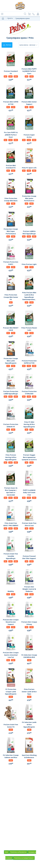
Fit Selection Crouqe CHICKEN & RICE (29, 656)
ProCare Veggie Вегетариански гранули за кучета (29, 457)
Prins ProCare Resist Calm (29, 329)
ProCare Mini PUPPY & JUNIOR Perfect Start (29, 71)
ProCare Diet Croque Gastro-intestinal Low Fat (11, 655)
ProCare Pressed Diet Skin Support (29, 557)
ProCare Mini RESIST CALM (10, 329)
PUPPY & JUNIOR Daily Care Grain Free (29, 492)
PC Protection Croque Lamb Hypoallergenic (11, 691)
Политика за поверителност (24, 858)
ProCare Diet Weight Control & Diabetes (29, 589)
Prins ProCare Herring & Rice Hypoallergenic (11, 457)
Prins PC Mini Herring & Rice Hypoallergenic (29, 424)
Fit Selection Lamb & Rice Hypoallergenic (29, 724)
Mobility (11, 591)
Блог (6, 852)
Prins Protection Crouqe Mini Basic (11, 199)
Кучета (10, 18)
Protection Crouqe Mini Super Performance (11, 231)
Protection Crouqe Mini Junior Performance (29, 198)
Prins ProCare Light (29, 264)
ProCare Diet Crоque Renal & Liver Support (11, 622)
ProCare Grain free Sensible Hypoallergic (11, 556)
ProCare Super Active (29, 136)
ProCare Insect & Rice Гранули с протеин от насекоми (10, 491)
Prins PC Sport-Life (29, 168)
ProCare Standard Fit (11, 72)
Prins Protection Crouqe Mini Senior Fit (11, 297)
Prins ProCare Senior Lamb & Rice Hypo (29, 691)
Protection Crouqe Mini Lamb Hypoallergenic (11, 360)
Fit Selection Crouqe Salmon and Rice (11, 756)
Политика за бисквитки (18, 852)
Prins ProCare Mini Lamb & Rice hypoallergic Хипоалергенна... (29, 296)
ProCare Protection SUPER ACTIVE (29, 362)
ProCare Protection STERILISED (29, 392)
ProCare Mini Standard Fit (11, 166)
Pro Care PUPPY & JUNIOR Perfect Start (10, 134)
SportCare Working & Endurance (29, 756)
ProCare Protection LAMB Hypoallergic (10, 392)
